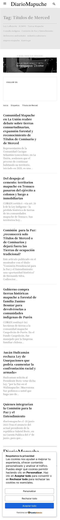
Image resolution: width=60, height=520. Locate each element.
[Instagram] (8, 89)
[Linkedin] (8, 92)
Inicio (5, 105)
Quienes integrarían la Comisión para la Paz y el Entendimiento (18, 410)
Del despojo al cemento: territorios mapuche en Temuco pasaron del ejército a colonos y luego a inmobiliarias (19, 188)
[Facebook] (8, 86)
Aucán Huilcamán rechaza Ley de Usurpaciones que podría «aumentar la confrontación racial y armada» (19, 362)
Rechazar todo (29, 498)
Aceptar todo (29, 505)
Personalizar (29, 491)
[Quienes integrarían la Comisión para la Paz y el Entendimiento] (47, 407)
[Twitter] (8, 96)
